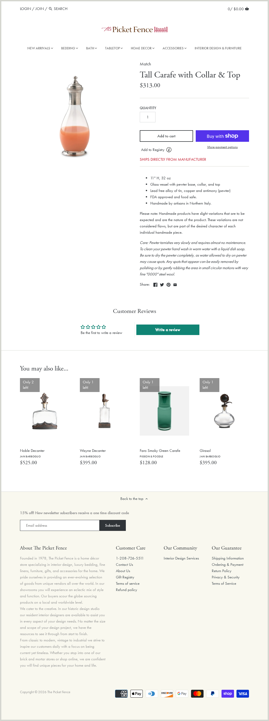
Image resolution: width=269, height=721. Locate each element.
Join (39, 8)
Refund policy (126, 589)
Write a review (167, 329)
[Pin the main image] (168, 283)
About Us (123, 570)
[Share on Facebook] (155, 283)
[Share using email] (175, 283)
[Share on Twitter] (162, 283)
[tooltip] (169, 149)
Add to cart (166, 136)
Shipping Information (228, 558)
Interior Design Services (181, 558)
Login (25, 8)
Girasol (210, 453)
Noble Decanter (32, 453)
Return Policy (221, 570)
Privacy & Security (226, 577)
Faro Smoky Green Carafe (160, 453)
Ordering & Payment (227, 564)
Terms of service (127, 583)
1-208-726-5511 (130, 558)
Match (145, 64)
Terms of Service (224, 583)
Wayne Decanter (93, 453)
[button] (166, 150)
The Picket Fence (58, 692)
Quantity (148, 108)
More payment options (222, 147)
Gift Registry (125, 577)
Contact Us (124, 564)
